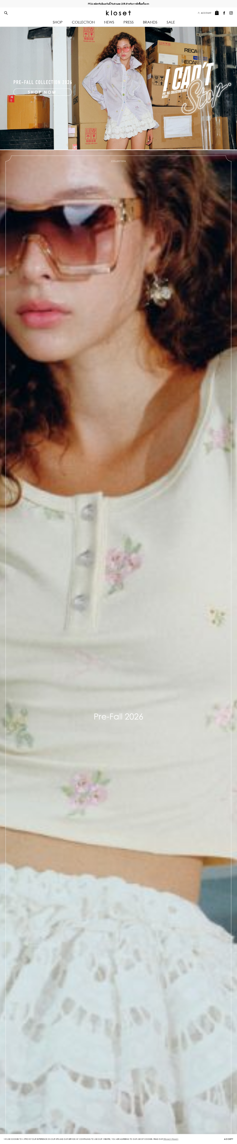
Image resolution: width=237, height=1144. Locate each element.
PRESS (128, 22)
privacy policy (170, 1139)
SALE (171, 22)
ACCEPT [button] (228, 1139)
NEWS (109, 22)
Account (206, 12)
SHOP (58, 22)
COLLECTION (83, 22)
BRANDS (150, 22)
